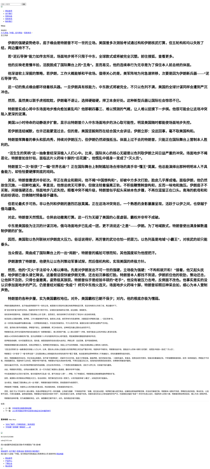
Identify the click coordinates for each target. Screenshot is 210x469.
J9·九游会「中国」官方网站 (11, 33)
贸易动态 (8, 16)
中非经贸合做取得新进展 (22, 408)
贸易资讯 (8, 19)
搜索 (23, 4)
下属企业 (8, 463)
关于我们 (8, 14)
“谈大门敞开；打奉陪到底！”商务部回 (20, 424)
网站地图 (59, 454)
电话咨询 (8, 466)
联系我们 (8, 21)
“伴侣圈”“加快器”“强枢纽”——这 (18, 427)
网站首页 (8, 11)
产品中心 (8, 461)
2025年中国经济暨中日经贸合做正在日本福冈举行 (31, 411)
